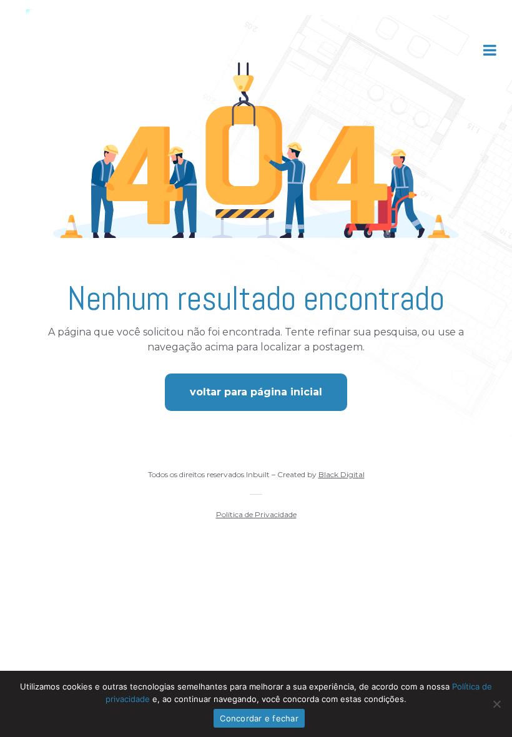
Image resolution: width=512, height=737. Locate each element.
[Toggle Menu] (489, 49)
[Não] (496, 704)
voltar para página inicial (256, 392)
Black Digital (341, 474)
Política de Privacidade (256, 514)
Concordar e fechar (259, 718)
